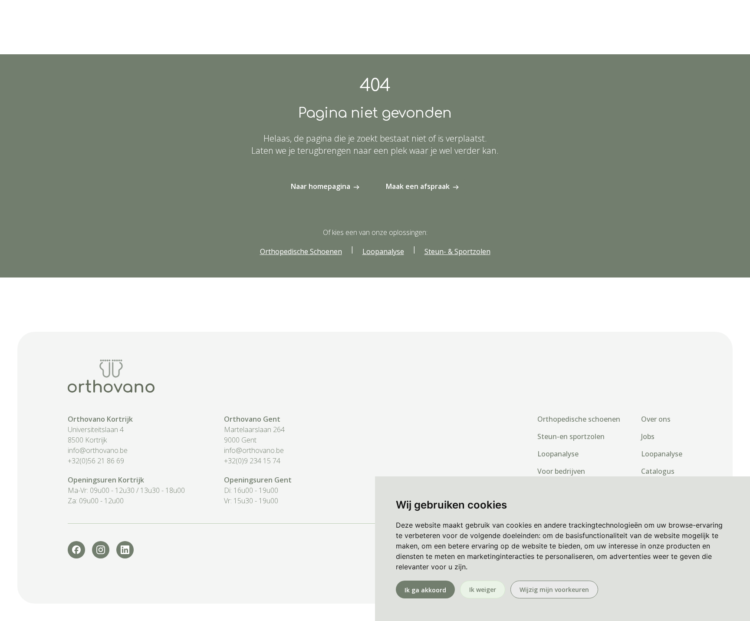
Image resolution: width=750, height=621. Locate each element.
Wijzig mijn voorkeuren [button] (554, 589)
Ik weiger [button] (482, 589)
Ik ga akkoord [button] (425, 590)
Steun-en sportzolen (571, 436)
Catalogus (657, 471)
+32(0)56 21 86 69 (96, 461)
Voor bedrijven (561, 471)
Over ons (656, 419)
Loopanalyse (558, 454)
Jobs (648, 436)
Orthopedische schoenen (578, 419)
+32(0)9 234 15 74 (252, 461)
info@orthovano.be (98, 450)
